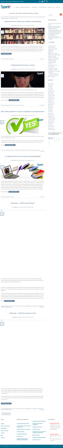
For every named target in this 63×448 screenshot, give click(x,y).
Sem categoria (51, 66)
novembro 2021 (51, 95)
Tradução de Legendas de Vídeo (39, 421)
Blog (53, 7)
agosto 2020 (51, 104)
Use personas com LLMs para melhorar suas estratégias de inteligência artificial (54, 27)
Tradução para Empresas (35, 150)
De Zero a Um (6, 46)
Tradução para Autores (9, 58)
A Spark (17, 7)
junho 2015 (50, 108)
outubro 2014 (51, 120)
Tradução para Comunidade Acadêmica (22, 150)
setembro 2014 (51, 122)
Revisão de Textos (36, 435)
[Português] (49, 1)
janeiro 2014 (50, 128)
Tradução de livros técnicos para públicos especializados (22, 21)
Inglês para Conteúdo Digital (54, 54)
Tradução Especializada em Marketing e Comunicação (22, 439)
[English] (52, 1)
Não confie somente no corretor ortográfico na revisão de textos (22, 111)
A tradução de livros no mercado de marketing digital (22, 156)
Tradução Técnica (36, 429)
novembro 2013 (51, 129)
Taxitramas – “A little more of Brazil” (23, 203)
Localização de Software (22, 434)
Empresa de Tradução (25, 7)
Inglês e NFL (50, 51)
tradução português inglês (6, 306)
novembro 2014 (51, 119)
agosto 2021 (51, 100)
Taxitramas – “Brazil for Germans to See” (22, 313)
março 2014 (50, 125)
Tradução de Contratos (37, 426)
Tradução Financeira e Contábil (23, 429)
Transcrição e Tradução (19, 105)
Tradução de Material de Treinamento (37, 424)
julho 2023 (50, 85)
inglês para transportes (38, 306)
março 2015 (50, 113)
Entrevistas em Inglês (52, 48)
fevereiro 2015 (51, 114)
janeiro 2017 (50, 105)
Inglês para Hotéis (52, 56)
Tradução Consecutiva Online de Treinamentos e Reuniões (39, 432)
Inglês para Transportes (9, 306)
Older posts (6, 413)
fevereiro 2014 (51, 126)
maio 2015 (50, 110)
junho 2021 (50, 101)
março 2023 (50, 89)
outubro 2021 (51, 97)
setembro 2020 (51, 102)
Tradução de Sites (20, 431)
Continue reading (6, 53)
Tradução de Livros (36, 439)
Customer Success (52, 45)
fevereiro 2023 (51, 91)
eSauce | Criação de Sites (57, 446)
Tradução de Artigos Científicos (39, 437)
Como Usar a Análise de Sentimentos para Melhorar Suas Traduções (55, 37)
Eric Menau (14, 25)
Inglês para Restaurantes (53, 57)
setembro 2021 (51, 98)
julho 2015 (50, 107)
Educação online (51, 47)
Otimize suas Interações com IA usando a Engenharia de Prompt (54, 30)
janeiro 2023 (50, 92)
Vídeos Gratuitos (43, 7)
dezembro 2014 (51, 117)
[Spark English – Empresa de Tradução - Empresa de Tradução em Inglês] (7, 6)
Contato (58, 7)
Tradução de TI (20, 436)
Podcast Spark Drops (52, 65)
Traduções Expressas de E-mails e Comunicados (24, 426)
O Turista (50, 63)
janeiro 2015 (50, 116)
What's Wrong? (51, 76)
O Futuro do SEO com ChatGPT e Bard (55, 24)
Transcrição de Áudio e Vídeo (23, 423)
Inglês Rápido (35, 7)
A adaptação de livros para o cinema (23, 65)
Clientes (49, 7)
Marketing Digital (52, 60)
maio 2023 (50, 86)
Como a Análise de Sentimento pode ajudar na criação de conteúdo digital (54, 34)
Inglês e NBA (51, 50)
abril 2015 (50, 111)
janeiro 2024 (50, 83)
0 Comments (41, 58)
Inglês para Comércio (52, 53)
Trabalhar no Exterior (52, 68)
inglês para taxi (30, 306)
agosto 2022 (51, 94)
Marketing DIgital (52, 62)
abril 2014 (50, 123)
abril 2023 (50, 88)
